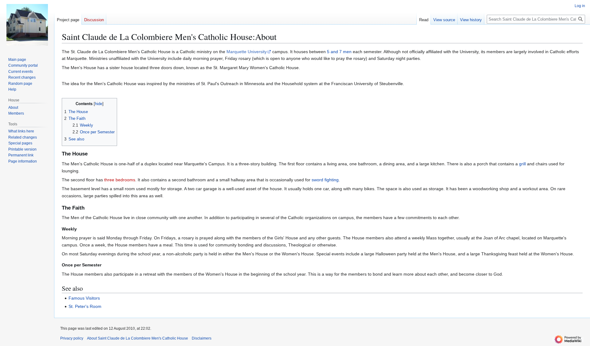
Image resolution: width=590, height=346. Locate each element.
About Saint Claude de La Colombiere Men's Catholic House (137, 338)
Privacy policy (71, 338)
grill (522, 163)
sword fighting (325, 179)
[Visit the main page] (27, 24)
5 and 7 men (339, 51)
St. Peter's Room (85, 306)
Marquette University (246, 51)
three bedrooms (119, 179)
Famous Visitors (84, 298)
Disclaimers (201, 338)
